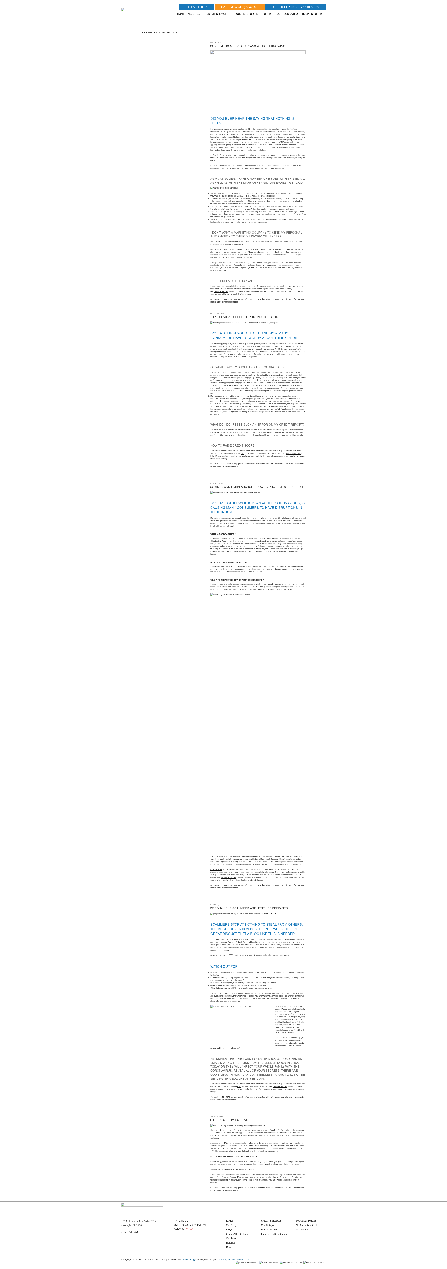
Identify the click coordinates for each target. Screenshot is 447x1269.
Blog (228, 1247)
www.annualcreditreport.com (241, 354)
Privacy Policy (227, 1259)
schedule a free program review (270, 464)
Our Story (231, 1225)
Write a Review (304, 1235)
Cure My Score (216, 869)
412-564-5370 (224, 299)
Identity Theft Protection (274, 1234)
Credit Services (217, 14)
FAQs (229, 1229)
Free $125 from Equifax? (229, 1120)
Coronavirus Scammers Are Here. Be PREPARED (249, 908)
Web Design (189, 1259)
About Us (194, 14)
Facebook (298, 299)
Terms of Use (244, 1259)
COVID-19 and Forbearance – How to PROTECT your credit (256, 487)
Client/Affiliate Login (237, 1234)
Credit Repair (268, 1225)
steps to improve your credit (290, 450)
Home (181, 14)
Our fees (231, 1238)
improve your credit (238, 456)
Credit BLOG (272, 14)
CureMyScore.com (221, 291)
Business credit (313, 14)
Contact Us (291, 14)
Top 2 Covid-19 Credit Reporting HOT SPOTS (244, 317)
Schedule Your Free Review (295, 7)
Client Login (197, 7)
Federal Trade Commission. (286, 1032)
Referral (230, 1242)
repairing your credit (249, 268)
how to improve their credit (241, 139)
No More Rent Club (306, 1225)
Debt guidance (269, 1229)
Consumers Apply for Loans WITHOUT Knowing (247, 46)
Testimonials (303, 1229)
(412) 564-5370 (248, 7)
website (260, 1164)
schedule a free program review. (271, 299)
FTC (252, 288)
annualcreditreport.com (282, 131)
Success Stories (246, 14)
